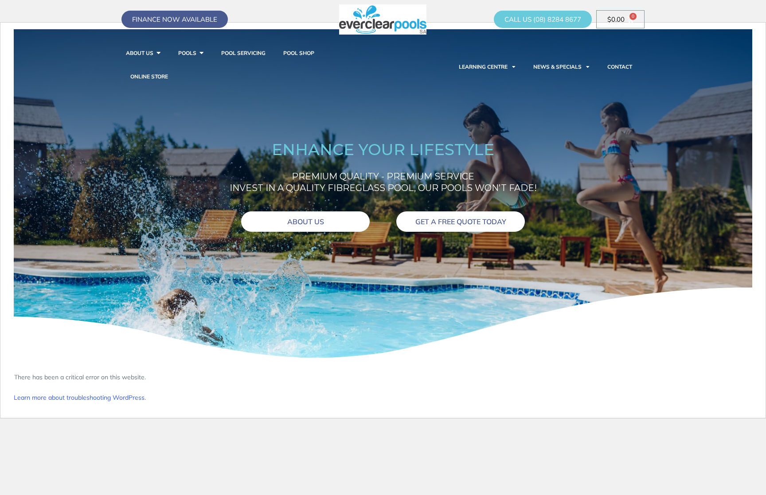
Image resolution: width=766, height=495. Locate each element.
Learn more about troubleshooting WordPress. (80, 397)
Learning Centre (483, 66)
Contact (619, 66)
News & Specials (557, 66)
